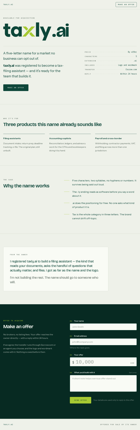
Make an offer (126, 4)
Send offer (80, 400)
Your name (79, 321)
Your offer (78, 355)
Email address (80, 336)
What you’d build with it (84, 372)
